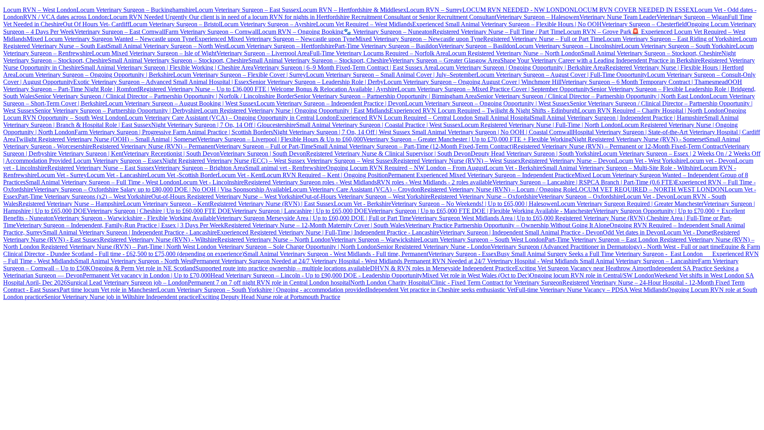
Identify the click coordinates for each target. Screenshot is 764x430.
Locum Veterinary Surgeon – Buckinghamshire (135, 9)
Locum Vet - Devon (648, 196)
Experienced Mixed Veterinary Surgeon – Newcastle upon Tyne (275, 38)
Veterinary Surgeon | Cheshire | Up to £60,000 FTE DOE (159, 210)
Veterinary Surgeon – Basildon (476, 46)
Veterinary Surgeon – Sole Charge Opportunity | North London (296, 246)
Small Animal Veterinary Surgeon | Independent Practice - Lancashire (130, 232)
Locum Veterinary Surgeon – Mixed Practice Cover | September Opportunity (494, 89)
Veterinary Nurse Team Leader (618, 17)
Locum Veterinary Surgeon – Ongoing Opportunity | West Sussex (487, 103)
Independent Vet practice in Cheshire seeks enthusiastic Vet (441, 289)
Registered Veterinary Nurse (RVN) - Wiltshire (158, 239)
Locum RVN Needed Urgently (148, 17)
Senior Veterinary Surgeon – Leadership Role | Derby (316, 81)
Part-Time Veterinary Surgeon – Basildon (386, 46)
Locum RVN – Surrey (434, 9)
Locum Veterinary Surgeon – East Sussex (247, 9)
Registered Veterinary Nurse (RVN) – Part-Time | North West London (127, 246)
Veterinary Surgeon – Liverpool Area (263, 53)
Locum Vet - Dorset (688, 232)
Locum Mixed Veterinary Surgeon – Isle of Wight (154, 53)
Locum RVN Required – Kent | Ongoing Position (325, 175)
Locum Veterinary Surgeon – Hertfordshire (281, 46)
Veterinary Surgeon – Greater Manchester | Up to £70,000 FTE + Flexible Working (467, 139)
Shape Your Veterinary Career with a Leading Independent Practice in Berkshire (600, 60)
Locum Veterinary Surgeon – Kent (166, 203)
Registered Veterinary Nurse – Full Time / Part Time (498, 31)
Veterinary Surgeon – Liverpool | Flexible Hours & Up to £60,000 (280, 139)
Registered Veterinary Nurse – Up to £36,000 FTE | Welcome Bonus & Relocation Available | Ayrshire (268, 89)
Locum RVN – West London (39, 9)
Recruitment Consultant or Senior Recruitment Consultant (423, 17)
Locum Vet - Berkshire (514, 167)
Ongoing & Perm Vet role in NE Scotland (143, 268)
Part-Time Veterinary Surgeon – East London (602, 239)
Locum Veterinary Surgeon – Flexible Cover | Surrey (239, 74)
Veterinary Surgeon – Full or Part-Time (264, 146)
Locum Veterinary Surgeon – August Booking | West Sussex (181, 103)
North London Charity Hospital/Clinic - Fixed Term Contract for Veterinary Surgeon (456, 282)
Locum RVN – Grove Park (597, 31)
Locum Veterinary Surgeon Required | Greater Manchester (630, 203)
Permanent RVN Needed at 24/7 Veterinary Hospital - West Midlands (492, 261)
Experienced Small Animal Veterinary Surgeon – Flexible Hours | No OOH (507, 24)
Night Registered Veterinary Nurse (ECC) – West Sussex (233, 160)
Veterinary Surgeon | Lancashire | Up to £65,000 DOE (299, 210)
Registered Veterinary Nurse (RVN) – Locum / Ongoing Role (497, 189)
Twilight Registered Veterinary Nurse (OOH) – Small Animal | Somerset (106, 139)
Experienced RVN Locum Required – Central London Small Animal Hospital (433, 117)
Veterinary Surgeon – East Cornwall (119, 31)
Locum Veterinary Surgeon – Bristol (174, 24)
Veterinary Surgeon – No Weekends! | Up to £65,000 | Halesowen (474, 203)
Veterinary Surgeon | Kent (90, 153)
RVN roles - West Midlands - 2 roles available (434, 182)
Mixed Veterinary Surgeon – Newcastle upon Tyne (419, 38)
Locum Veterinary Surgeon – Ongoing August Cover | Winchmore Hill (472, 81)
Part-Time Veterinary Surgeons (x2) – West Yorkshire (84, 196)
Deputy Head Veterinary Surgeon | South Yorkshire (535, 153)
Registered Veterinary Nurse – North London (274, 239)
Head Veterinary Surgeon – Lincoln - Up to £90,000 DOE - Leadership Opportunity (316, 275)
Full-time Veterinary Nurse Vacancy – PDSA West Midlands (591, 289)
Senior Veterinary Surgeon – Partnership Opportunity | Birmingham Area (385, 96)
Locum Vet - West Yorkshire (650, 160)
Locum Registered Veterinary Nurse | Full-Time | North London (541, 124)
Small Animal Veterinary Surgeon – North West (167, 46)
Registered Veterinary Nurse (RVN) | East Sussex (272, 203)
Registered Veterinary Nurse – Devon (568, 160)
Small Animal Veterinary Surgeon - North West (134, 261)
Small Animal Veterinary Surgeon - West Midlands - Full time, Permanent (336, 253)
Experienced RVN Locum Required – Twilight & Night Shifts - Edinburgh (484, 110)
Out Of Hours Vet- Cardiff (96, 24)
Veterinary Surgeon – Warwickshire (375, 239)
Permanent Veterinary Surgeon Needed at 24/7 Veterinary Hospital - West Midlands (298, 261)
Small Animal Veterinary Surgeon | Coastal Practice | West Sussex (378, 124)
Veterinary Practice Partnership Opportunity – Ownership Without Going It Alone (507, 225)
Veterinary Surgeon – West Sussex (349, 160)
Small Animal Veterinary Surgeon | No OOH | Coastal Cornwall (491, 132)
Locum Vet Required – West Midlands (364, 24)
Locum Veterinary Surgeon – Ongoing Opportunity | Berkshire (94, 74)
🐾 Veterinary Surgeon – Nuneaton (388, 31)
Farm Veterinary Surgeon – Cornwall (211, 31)
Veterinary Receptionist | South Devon (171, 153)
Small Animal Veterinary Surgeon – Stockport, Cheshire (651, 53)
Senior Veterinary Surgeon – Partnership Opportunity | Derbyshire (117, 110)
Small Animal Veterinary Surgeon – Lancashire (639, 261)
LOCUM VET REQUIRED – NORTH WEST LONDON (650, 189)
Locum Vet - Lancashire (117, 175)
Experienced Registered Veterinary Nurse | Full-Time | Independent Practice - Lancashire (328, 232)
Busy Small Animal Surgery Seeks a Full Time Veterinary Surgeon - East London (604, 253)
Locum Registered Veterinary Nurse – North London (514, 53)
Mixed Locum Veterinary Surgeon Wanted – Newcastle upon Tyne (111, 38)
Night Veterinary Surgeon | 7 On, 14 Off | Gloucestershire (223, 124)
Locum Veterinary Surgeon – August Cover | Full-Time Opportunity (561, 74)
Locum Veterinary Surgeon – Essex (117, 160)
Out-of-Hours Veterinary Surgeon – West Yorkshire (366, 196)
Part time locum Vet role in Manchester (108, 289)
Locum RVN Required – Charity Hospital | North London (651, 110)
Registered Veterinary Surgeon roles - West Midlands (310, 182)
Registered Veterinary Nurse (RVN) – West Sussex (457, 160)
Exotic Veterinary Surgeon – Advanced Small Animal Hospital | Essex (161, 81)
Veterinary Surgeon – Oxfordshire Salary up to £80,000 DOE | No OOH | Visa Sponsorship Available (161, 189)
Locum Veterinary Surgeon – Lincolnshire (568, 46)
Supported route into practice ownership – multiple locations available (282, 268)
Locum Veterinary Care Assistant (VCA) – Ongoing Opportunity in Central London (230, 117)
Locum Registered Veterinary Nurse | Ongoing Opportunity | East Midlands (295, 110)
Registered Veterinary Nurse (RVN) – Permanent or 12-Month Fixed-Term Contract (618, 146)
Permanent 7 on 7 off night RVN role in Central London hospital (269, 282)
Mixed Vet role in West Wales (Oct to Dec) (476, 275)
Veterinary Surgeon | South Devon (263, 153)
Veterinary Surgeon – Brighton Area (199, 167)
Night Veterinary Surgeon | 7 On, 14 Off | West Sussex (341, 132)
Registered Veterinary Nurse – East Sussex (100, 167)
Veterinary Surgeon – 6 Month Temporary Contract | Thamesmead (644, 81)
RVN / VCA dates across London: (66, 17)
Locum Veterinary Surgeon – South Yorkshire (678, 46)
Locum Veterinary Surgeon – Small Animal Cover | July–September (391, 74)
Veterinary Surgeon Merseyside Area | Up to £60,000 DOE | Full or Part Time (313, 218)
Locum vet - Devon (710, 160)
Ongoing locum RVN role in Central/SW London (592, 275)
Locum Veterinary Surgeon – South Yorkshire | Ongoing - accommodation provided (262, 289)
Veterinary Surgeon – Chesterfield (644, 24)
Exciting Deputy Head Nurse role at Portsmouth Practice (269, 296)
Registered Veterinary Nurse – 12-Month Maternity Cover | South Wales (314, 225)
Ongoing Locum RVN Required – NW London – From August (405, 167)
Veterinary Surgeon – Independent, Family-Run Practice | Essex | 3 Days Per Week (120, 225)
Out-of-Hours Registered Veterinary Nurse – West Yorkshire (226, 196)
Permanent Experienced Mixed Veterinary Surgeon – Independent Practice (481, 175)
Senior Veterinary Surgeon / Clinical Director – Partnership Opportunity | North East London (593, 96)
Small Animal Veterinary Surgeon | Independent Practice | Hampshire (617, 117)
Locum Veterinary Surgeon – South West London (482, 239)
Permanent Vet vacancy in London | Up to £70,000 (146, 275)
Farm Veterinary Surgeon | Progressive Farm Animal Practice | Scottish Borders (173, 132)
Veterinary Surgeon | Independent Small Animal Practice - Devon (521, 232)
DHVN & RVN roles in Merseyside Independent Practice (442, 268)
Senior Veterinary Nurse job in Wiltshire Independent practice (121, 296)
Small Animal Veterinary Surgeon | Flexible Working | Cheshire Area (167, 67)
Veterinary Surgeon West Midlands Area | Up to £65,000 (483, 218)
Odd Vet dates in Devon (633, 232)
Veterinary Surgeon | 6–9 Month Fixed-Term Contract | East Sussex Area (344, 67)
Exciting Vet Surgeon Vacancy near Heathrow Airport (582, 268)
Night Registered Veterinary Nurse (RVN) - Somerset (639, 139)
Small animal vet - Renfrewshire (285, 167)
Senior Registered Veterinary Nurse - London (434, 246)
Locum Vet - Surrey (62, 175)
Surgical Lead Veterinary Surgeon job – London (127, 282)
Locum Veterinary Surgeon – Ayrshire (268, 24)
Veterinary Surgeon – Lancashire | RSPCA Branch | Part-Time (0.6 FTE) (583, 182)
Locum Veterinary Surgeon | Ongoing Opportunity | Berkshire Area (520, 67)
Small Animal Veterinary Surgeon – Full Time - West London (102, 182)
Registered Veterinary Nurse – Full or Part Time (543, 38)
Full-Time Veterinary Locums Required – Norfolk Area (379, 53)
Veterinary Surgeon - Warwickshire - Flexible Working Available (135, 218)
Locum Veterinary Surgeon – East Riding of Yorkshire (671, 38)
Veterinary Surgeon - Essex (462, 253)
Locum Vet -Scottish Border (182, 175)
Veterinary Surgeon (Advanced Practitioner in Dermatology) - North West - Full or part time (606, 246)
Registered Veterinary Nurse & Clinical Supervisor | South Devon (388, 153)
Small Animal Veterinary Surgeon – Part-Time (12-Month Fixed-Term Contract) (413, 146)
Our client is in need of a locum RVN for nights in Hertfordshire (269, 17)
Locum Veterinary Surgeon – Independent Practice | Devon (331, 103)
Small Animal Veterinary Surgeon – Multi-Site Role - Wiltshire (621, 167)
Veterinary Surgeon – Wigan (692, 17)
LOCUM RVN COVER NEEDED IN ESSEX (634, 9)
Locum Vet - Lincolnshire (211, 182)
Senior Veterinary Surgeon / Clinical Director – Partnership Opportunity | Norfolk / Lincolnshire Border (164, 96)
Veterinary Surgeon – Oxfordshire (580, 196)
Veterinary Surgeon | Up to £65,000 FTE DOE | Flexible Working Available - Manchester (480, 210)
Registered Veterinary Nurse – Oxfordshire (484, 196)
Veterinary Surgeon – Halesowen (537, 17)
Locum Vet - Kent (240, 175)
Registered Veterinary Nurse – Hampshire (70, 203)
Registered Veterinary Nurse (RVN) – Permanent (153, 146)
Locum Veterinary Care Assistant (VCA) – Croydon (354, 189)
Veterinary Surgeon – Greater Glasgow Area (444, 60)
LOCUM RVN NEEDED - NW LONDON (518, 9)
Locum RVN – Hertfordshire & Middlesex (352, 9)
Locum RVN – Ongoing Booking (300, 31)
